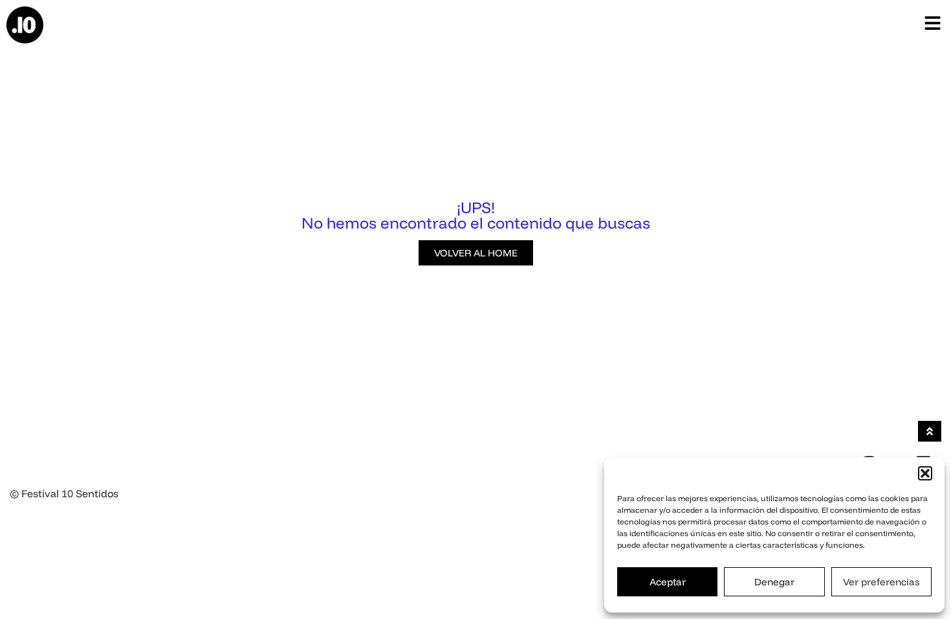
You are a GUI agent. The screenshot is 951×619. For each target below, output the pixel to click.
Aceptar (668, 582)
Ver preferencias (881, 582)
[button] (925, 473)
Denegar (774, 582)
